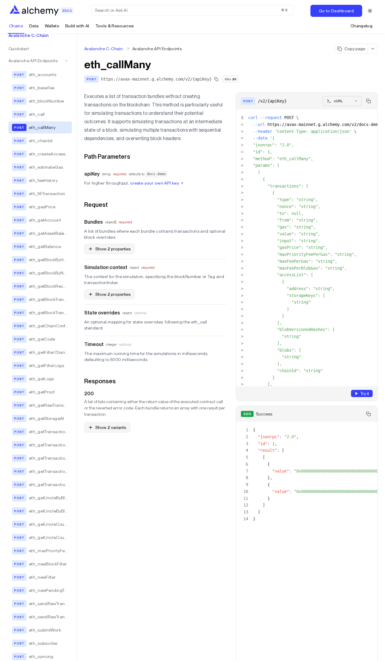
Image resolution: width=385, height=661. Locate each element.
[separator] (77, 347)
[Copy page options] (373, 49)
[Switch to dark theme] (370, 10)
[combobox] (342, 101)
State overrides (102, 313)
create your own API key (154, 183)
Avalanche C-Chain (103, 48)
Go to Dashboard (336, 10)
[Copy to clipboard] (368, 101)
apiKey (92, 174)
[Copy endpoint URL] (216, 79)
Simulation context (105, 267)
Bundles (93, 222)
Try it (364, 393)
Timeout (93, 344)
